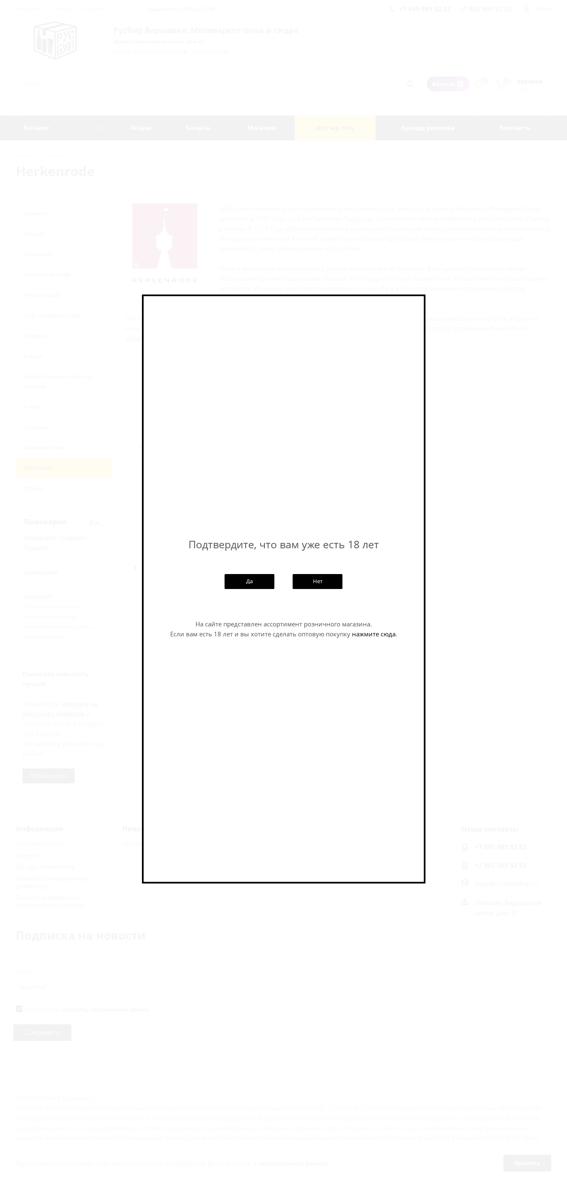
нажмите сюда (374, 634)
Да (249, 581)
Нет (318, 581)
